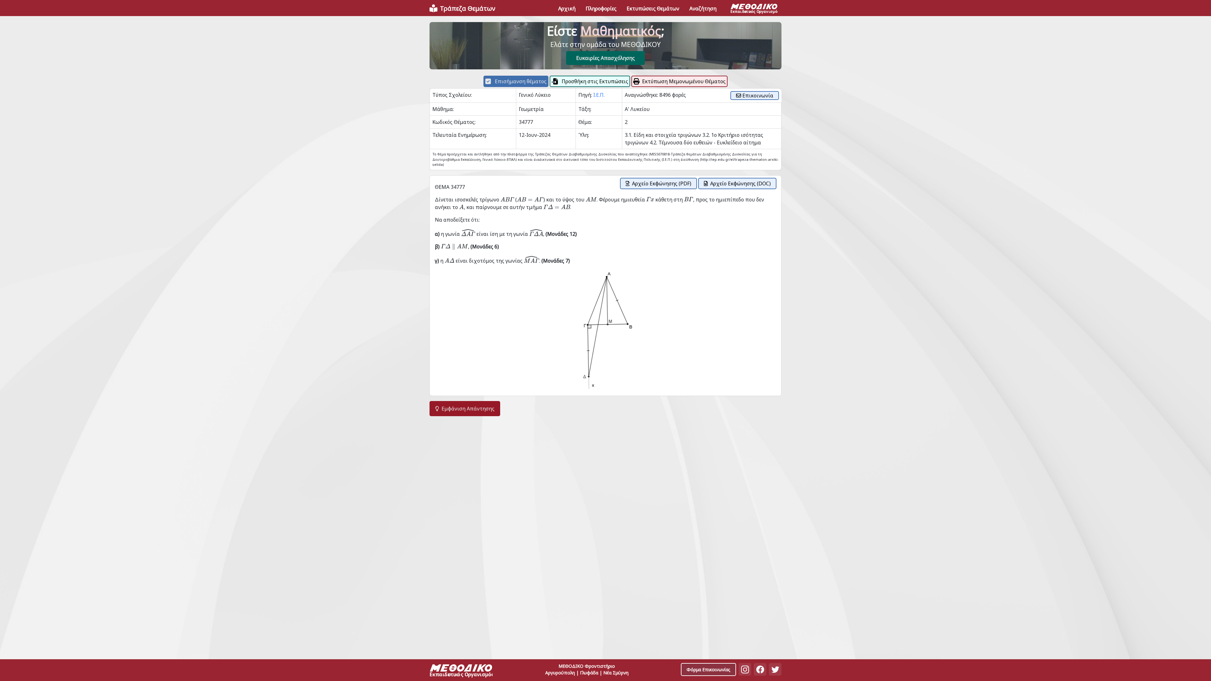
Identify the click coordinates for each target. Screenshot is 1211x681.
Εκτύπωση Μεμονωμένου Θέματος (684, 81)
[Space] (461, 671)
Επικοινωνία (757, 95)
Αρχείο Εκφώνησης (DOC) (740, 183)
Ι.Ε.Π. (599, 94)
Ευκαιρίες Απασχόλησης (605, 58)
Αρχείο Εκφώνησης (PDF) (661, 183)
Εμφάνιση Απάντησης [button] (468, 408)
